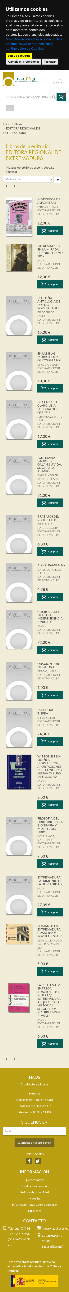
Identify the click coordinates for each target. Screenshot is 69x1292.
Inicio (6, 124)
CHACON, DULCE (47, 364)
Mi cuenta (34, 1210)
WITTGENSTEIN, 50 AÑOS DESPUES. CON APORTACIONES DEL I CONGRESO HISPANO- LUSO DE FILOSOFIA (49, 766)
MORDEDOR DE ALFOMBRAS (48, 200)
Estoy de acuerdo (19, 55)
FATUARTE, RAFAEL (48, 206)
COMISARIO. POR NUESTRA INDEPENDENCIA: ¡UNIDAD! (50, 617)
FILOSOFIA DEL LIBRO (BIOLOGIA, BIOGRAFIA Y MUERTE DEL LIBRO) (50, 825)
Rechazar (50, 61)
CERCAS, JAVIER (46, 671)
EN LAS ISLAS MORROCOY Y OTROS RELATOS (49, 356)
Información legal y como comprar (34, 1204)
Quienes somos (34, 1180)
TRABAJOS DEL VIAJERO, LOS (48, 518)
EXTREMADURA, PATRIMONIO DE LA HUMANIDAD (49, 880)
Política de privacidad (34, 1192)
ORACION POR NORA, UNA (48, 665)
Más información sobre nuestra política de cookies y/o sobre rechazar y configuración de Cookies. (34, 43)
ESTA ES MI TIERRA (45, 711)
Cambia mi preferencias (23, 61)
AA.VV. (40, 260)
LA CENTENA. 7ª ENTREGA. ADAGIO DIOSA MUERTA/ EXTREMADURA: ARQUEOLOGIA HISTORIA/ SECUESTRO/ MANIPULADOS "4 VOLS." (49, 1000)
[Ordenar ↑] (58, 179)
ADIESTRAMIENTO (51, 565)
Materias (35, 1198)
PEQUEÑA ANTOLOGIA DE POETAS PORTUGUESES (48, 303)
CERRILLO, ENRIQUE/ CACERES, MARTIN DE (49, 944)
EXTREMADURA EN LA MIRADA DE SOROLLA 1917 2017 (50, 251)
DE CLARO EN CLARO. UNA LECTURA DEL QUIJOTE (47, 407)
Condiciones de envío (34, 1186)
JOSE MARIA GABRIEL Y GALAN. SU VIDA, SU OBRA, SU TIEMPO (49, 464)
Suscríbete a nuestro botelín (34, 1142)
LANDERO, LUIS (46, 717)
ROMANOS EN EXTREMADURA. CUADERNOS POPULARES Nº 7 (49, 931)
